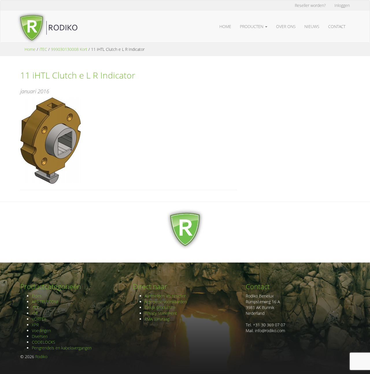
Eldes (37, 296)
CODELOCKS (43, 342)
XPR (35, 325)
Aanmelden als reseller (165, 296)
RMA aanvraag (157, 319)
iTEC (43, 49)
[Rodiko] (47, 18)
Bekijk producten (160, 307)
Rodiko (41, 356)
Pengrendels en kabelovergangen (62, 348)
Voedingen (41, 330)
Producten (252, 26)
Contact (336, 26)
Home (225, 26)
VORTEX (39, 319)
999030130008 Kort (69, 49)
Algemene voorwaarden (166, 301)
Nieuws (311, 26)
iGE (35, 313)
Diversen (40, 336)
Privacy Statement (161, 313)
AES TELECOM (45, 301)
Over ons (286, 26)
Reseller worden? (310, 5)
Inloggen (342, 5)
